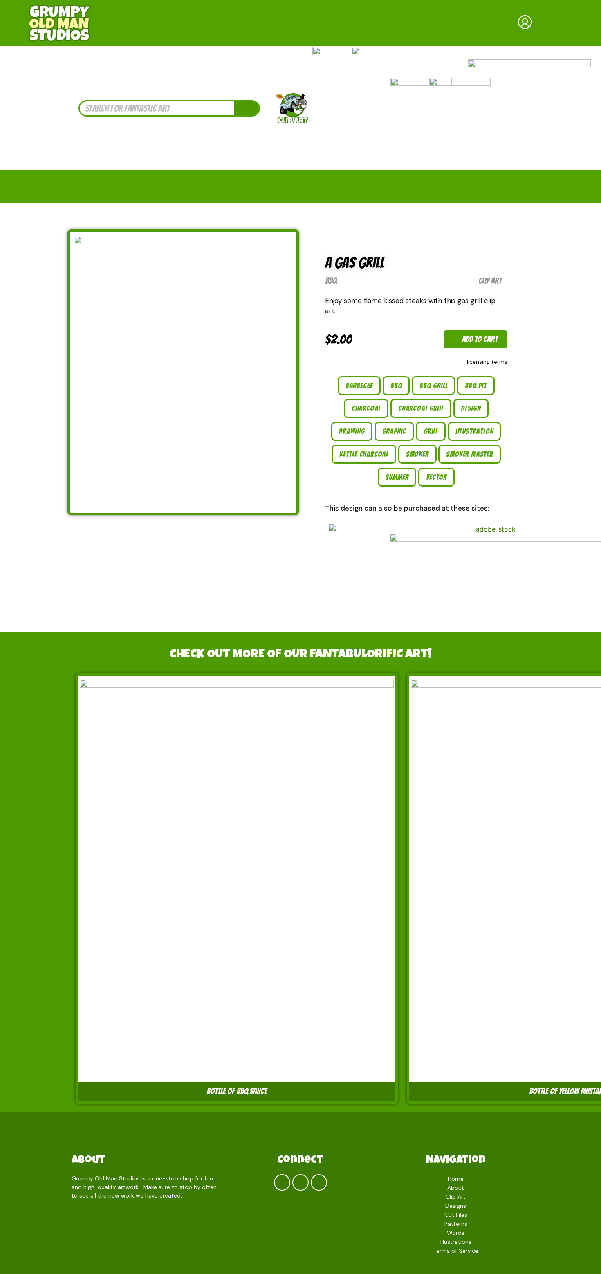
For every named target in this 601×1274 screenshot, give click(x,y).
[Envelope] (319, 1182)
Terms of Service (455, 1250)
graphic (394, 431)
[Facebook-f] (282, 1182)
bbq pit (476, 385)
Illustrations (455, 1241)
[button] (475, 339)
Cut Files (455, 1214)
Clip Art (490, 280)
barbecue (359, 385)
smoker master (469, 454)
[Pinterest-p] (300, 1182)
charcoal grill (421, 408)
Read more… (200, 1195)
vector (436, 477)
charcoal (366, 408)
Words (455, 1232)
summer (397, 477)
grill (431, 431)
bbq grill (433, 385)
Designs (455, 1205)
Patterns (455, 1223)
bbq (396, 385)
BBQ (331, 280)
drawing (352, 431)
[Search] (246, 108)
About (88, 1160)
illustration (474, 431)
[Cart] (558, 23)
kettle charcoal (363, 454)
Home (456, 1178)
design (471, 408)
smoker (417, 454)
